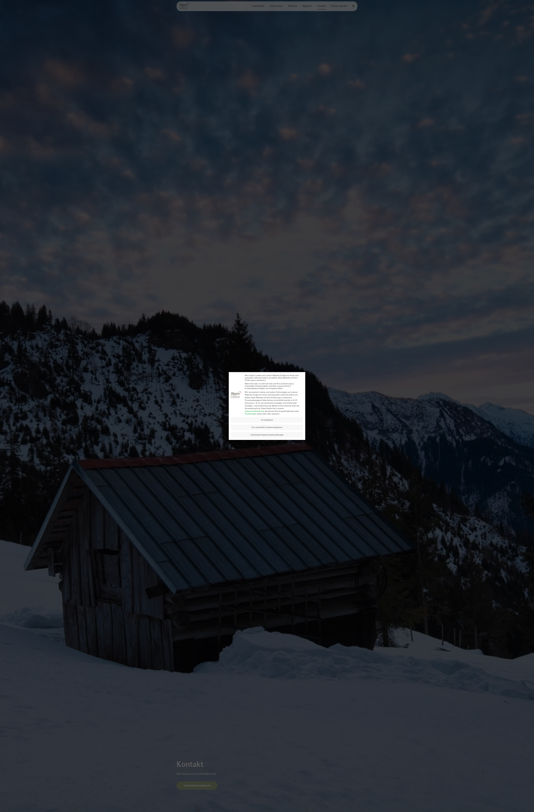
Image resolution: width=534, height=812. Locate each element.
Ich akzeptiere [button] (267, 420)
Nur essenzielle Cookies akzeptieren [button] (267, 427)
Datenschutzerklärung (254, 411)
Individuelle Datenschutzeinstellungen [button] (267, 435)
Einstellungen (250, 414)
